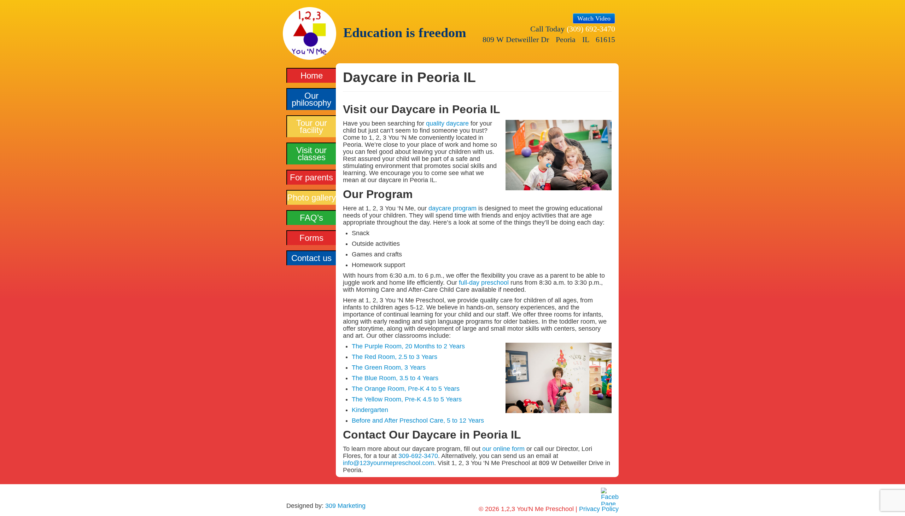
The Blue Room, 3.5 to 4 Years (395, 378)
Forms (311, 238)
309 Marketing (345, 505)
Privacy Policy (599, 508)
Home (311, 75)
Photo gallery (311, 197)
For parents (311, 177)
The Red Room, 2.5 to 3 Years (394, 356)
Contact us (311, 258)
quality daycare (447, 123)
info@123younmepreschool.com (388, 462)
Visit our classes (311, 153)
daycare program (452, 208)
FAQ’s (311, 217)
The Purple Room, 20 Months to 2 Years (408, 346)
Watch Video (594, 18)
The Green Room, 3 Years (389, 367)
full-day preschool (484, 282)
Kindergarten (370, 409)
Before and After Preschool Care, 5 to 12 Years (418, 420)
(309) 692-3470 (591, 28)
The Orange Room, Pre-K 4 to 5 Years (406, 388)
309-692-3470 (418, 455)
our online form (503, 448)
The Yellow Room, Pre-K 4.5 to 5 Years (407, 399)
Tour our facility (311, 126)
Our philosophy (311, 99)
